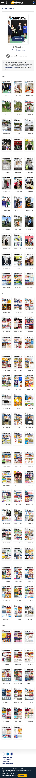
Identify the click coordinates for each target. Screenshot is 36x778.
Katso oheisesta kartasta (16, 66)
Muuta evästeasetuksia (9, 775)
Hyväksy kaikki (22, 775)
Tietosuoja (5, 761)
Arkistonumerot (18, 50)
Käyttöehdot (6, 759)
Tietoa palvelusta (8, 757)
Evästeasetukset (7, 763)
